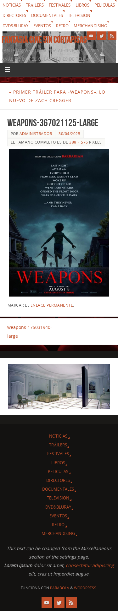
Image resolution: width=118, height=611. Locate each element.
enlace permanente (52, 305)
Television (79, 15)
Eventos (42, 26)
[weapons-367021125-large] (59, 223)
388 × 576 (78, 142)
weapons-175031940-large (29, 331)
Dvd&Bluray (15, 26)
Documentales (47, 15)
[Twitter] (101, 35)
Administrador (36, 133)
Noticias (12, 5)
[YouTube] (91, 35)
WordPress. (85, 588)
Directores (14, 15)
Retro (62, 26)
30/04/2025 (69, 133)
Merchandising (90, 26)
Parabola (59, 588)
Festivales (59, 5)
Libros (82, 5)
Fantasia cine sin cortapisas (44, 40)
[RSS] (112, 35)
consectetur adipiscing (90, 565)
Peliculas (104, 5)
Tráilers (35, 5)
